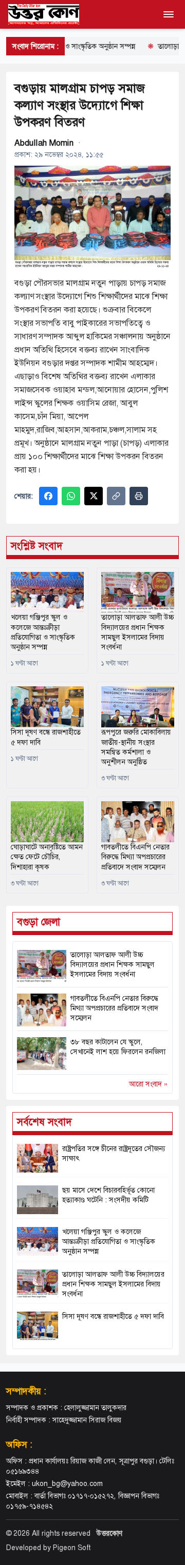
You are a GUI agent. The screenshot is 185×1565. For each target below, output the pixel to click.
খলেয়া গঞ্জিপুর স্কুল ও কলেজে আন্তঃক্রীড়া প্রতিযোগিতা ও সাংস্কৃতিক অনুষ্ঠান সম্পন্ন (43, 631)
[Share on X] (93, 496)
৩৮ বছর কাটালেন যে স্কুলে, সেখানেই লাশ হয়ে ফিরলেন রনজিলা (117, 1046)
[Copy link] (116, 496)
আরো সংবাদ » (148, 1083)
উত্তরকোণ (109, 1533)
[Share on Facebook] (48, 496)
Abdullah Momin (44, 142)
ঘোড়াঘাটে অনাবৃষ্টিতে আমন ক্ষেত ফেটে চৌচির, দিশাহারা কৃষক (47, 856)
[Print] (139, 496)
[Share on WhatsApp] (71, 496)
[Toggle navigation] (168, 14)
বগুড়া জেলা (38, 921)
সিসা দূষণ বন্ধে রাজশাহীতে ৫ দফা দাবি (46, 736)
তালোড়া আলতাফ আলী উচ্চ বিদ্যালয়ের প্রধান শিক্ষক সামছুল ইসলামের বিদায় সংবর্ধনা (112, 964)
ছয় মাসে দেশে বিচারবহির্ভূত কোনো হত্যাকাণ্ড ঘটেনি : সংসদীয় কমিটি (108, 1194)
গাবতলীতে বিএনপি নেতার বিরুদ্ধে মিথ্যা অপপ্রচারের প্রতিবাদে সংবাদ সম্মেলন (114, 1008)
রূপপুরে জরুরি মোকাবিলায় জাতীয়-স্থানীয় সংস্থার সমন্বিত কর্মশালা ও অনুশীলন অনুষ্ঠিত (136, 746)
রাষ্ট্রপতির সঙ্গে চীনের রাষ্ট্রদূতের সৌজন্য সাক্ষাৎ (113, 1153)
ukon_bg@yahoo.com (67, 1483)
